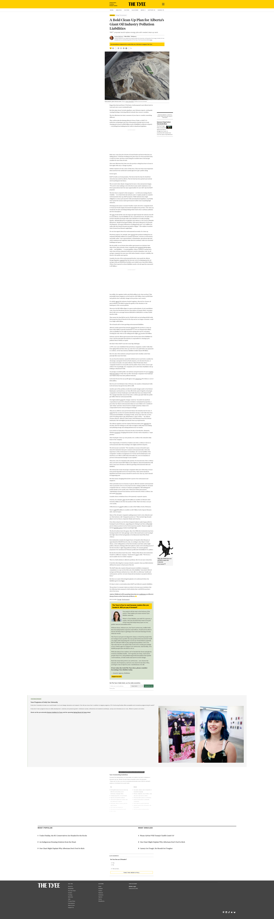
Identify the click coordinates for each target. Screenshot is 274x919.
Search (160, 10)
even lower (119, 493)
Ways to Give (71, 905)
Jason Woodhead (130, 101)
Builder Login (132, 886)
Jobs (69, 899)
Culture (126, 10)
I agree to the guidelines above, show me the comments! (132, 771)
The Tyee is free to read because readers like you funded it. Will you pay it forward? (130, 606)
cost (139, 333)
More (142, 10)
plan (113, 214)
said (137, 554)
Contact (70, 892)
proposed (140, 247)
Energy (117, 15)
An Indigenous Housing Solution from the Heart (57, 842)
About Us (70, 886)
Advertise (70, 897)
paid (124, 499)
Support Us (151, 10)
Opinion (112, 15)
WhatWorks (101, 901)
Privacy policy (112, 688)
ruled (111, 412)
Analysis (119, 10)
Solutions (135, 10)
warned (133, 234)
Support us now (116, 676)
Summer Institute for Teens (55, 712)
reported (122, 260)
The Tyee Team (72, 890)
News (111, 10)
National (100, 892)
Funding (70, 895)
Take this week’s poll (131, 872)
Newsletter (71, 888)
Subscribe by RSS (133, 888)
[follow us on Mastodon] (118, 48)
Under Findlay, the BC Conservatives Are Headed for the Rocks (63, 835)
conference (142, 594)
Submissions (71, 903)
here (151, 40)
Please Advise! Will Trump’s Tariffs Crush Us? (157, 835)
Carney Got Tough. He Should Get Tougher (156, 848)
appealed (146, 423)
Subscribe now (149, 686)
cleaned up (138, 379)
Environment (123, 15)
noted (121, 400)
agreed (118, 301)
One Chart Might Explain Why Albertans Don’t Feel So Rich (61, 848)
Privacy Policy (71, 901)
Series (100, 899)
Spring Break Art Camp (80, 712)
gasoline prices (118, 528)
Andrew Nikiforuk (118, 36)
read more (161, 564)
